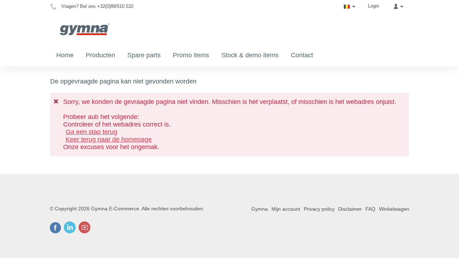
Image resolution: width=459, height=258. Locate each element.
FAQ (370, 209)
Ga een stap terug (91, 131)
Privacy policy (319, 209)
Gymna (259, 209)
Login (373, 6)
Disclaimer (350, 209)
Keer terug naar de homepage (109, 139)
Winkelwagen (394, 209)
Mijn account (285, 209)
